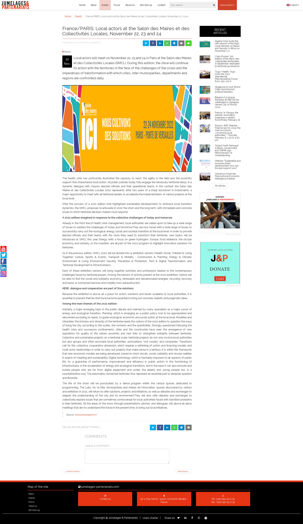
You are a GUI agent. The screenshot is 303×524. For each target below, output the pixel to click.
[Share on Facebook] (153, 43)
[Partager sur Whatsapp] (174, 427)
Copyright (99, 517)
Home (82, 5)
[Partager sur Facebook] (160, 427)
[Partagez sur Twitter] (178, 518)
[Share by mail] (181, 43)
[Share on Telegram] (174, 43)
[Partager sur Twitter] (153, 427)
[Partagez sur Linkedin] (185, 518)
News (93, 5)
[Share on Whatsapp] (167, 43)
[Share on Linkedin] (160, 43)
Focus (117, 5)
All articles (220, 185)
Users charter (150, 517)
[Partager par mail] (188, 427)
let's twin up (146, 5)
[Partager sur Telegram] (181, 427)
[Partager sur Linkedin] (167, 427)
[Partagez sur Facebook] (192, 518)
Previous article (72, 471)
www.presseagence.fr (85, 414)
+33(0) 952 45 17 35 (225, 499)
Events (105, 5)
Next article (183, 471)
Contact (161, 5)
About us (130, 5)
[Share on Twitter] (146, 43)
